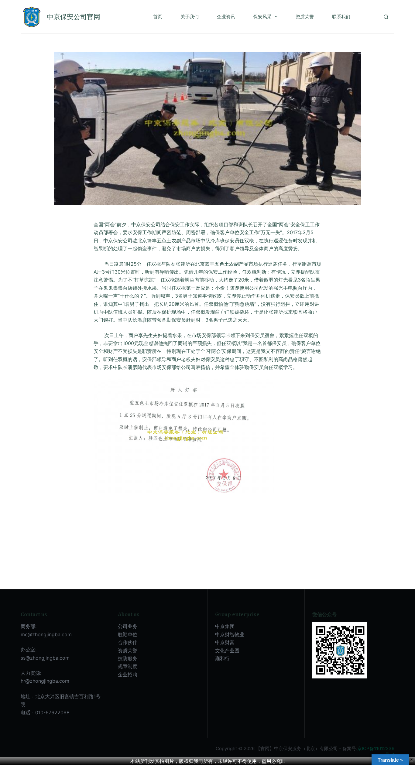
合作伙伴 (127, 642)
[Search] (386, 17)
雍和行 (222, 658)
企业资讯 (226, 16)
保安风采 (262, 16)
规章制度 (127, 666)
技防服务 (127, 658)
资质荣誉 (305, 16)
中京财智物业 (229, 634)
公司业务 (127, 626)
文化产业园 (227, 650)
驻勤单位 (127, 634)
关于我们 (189, 16)
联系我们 (341, 16)
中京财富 (225, 642)
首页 (157, 16)
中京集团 (225, 626)
